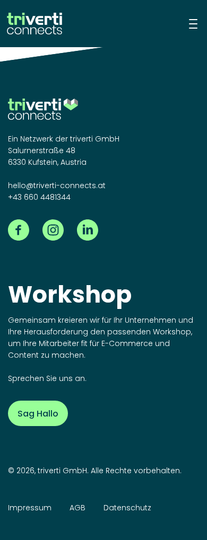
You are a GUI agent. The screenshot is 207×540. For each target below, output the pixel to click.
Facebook (18, 230)
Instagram (53, 230)
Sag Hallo (38, 414)
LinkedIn (87, 230)
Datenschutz (127, 507)
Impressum (29, 507)
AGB (77, 507)
